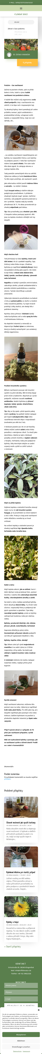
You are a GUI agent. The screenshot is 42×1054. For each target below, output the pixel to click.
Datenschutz (17, 1051)
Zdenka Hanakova (13, 825)
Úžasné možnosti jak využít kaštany (21, 822)
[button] (39, 1010)
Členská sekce (21, 14)
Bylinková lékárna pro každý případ (20, 872)
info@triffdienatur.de (24, 3)
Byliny (17, 22)
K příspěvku (27, 62)
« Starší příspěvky (12, 946)
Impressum (26, 1051)
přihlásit (7, 779)
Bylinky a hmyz (12, 922)
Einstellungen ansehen (21, 1047)
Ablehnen (21, 1041)
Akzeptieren (21, 1034)
